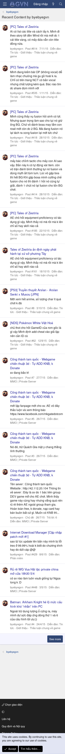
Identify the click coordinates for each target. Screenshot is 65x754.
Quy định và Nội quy (13, 726)
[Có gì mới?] (53, 4)
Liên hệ (6, 719)
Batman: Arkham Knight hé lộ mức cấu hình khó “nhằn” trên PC (36, 604)
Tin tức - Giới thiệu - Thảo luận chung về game (36, 310)
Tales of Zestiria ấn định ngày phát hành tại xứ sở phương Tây (33, 251)
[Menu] (5, 4)
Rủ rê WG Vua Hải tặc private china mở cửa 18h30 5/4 (34, 571)
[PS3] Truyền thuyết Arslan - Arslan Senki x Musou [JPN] (34, 292)
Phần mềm (16, 558)
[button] (32, 711)
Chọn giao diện (13, 704)
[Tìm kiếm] (60, 4)
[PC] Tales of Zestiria (24, 26)
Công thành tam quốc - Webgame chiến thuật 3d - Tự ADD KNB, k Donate (32, 363)
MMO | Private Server (23, 381)
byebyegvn (16, 48)
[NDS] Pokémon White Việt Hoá (31, 322)
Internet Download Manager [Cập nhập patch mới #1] (36, 534)
